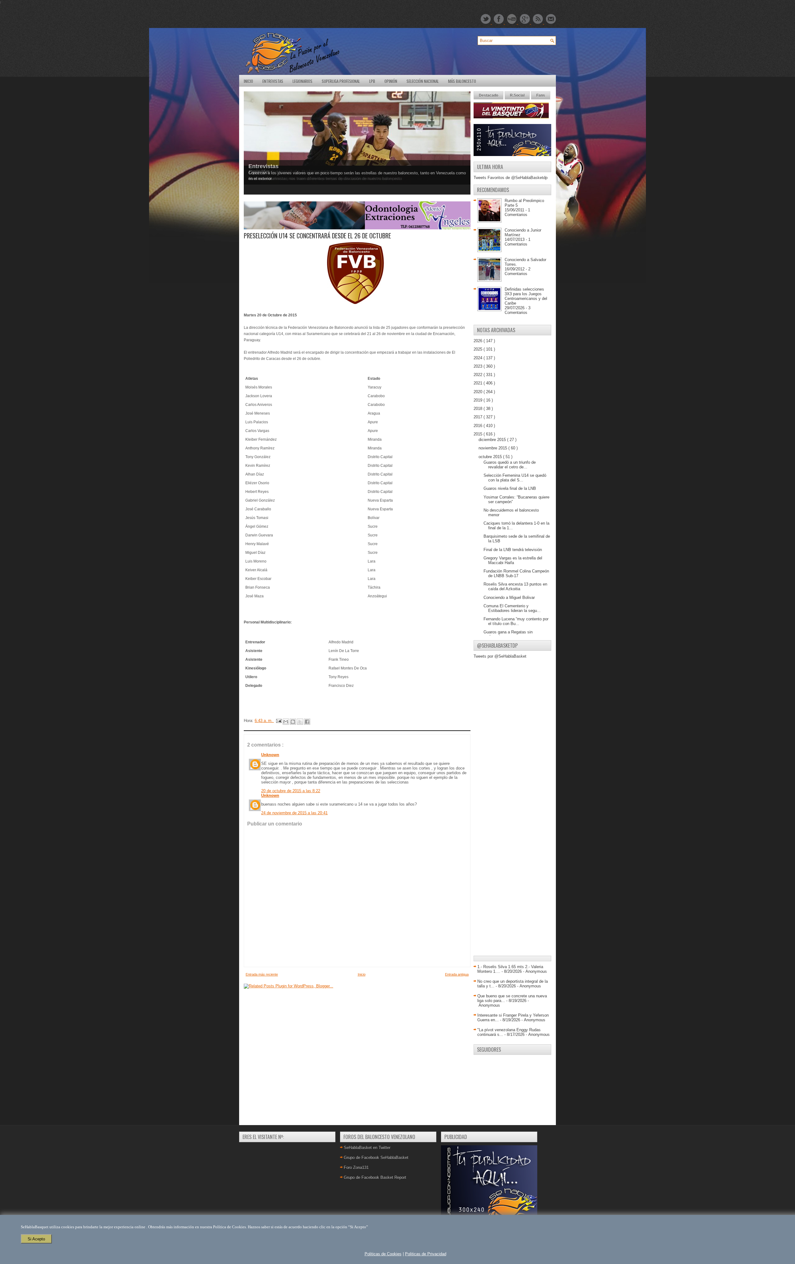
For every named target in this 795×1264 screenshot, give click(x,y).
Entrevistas (272, 81)
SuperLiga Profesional (341, 81)
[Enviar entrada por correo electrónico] (278, 720)
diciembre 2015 (493, 439)
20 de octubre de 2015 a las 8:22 (290, 790)
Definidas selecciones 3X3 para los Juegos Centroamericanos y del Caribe (526, 296)
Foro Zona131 (356, 1167)
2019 (479, 400)
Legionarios (302, 81)
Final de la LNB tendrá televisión (513, 549)
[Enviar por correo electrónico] (286, 722)
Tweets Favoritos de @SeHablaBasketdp (510, 177)
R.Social (517, 95)
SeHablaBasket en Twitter (367, 1147)
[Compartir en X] (300, 722)
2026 (479, 340)
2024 (479, 358)
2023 (479, 366)
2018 (479, 408)
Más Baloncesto (462, 81)
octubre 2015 (491, 456)
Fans (540, 95)
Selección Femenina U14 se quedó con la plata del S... (515, 477)
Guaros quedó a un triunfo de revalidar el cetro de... (510, 464)
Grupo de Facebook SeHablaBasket (376, 1157)
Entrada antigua (457, 974)
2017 (479, 417)
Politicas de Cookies (383, 1254)
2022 (479, 374)
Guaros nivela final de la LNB (510, 488)
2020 (479, 391)
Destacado (488, 95)
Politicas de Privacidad (425, 1254)
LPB (372, 81)
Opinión (390, 81)
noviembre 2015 (493, 448)
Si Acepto (36, 1239)
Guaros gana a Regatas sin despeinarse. (508, 634)
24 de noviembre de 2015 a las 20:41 (294, 813)
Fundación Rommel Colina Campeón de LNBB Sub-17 (516, 573)
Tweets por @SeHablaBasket (500, 656)
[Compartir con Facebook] (307, 722)
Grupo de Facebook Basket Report (375, 1177)
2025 (479, 349)
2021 (479, 383)
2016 (479, 425)
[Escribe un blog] (293, 722)
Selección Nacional (423, 81)
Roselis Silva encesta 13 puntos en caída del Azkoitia (515, 586)
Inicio (248, 81)
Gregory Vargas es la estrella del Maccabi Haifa (513, 560)
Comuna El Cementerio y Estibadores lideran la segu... (512, 608)
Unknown (270, 754)
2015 (479, 434)
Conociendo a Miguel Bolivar (509, 597)
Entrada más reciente (262, 974)
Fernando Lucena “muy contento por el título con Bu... (516, 621)
